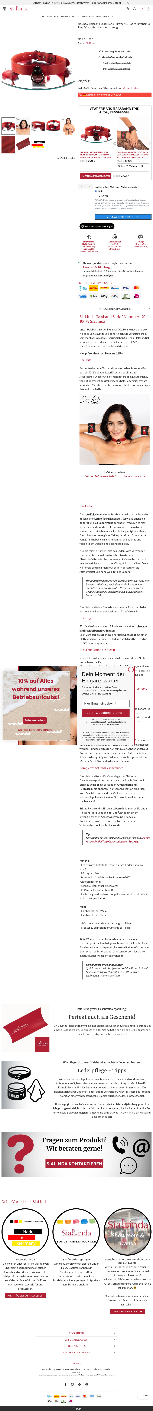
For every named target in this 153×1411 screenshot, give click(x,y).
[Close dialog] (131, 669)
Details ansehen (35, 720)
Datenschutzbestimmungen (108, 724)
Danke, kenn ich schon (35, 730)
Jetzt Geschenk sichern (106, 712)
